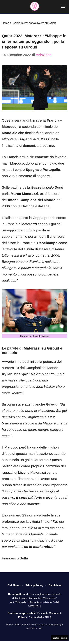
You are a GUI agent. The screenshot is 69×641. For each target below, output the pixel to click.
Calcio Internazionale (25, 22)
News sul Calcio (46, 22)
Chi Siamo (14, 585)
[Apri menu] (63, 6)
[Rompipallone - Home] (34, 6)
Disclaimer (55, 585)
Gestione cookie (59, 638)
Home (5, 22)
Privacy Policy (34, 585)
